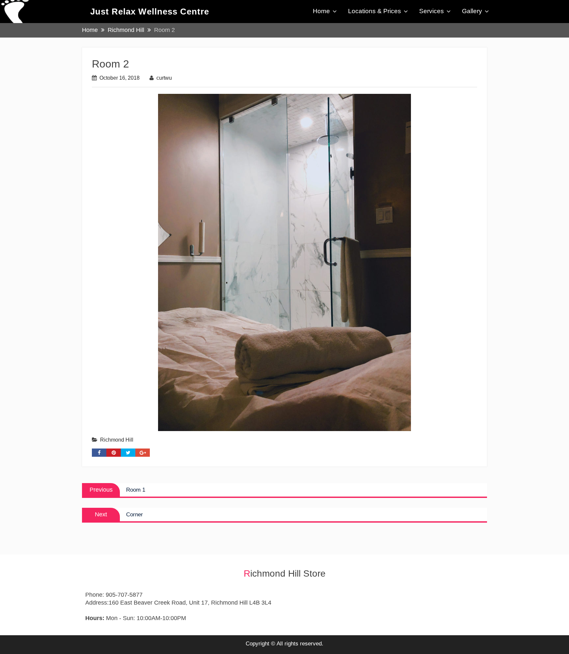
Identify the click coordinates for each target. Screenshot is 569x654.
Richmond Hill (116, 440)
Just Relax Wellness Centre (149, 11)
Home (321, 11)
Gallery (472, 11)
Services (431, 11)
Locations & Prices (374, 11)
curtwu (164, 78)
